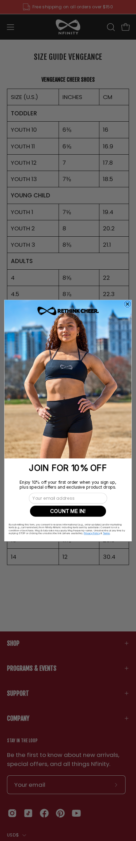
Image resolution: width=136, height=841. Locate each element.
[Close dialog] (127, 304)
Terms (106, 533)
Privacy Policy (92, 533)
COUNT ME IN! (67, 511)
